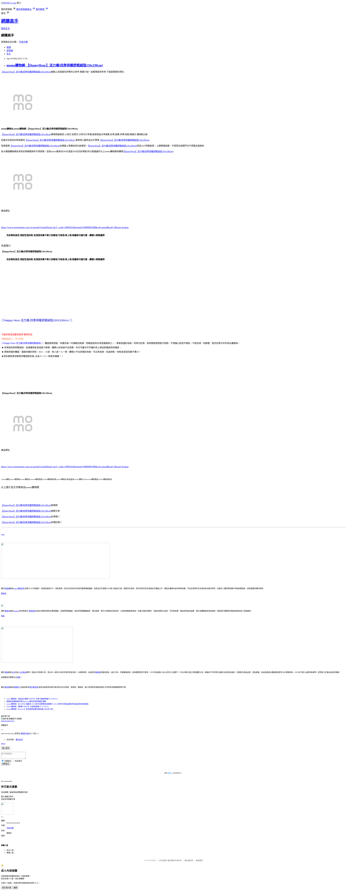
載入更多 (5, 748)
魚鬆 (3, 616)
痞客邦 (23, 733)
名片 (9, 54)
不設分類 (23, 42)
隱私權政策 (188, 860)
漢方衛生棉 (33, 687)
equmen (16, 611)
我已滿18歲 (6, 888)
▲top (3, 743)
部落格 (10, 50)
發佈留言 (5, 764)
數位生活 (19, 740)
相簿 (9, 47)
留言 (28, 733)
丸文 (13, 672)
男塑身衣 (32, 611)
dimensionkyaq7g (7, 721)
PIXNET (153, 860)
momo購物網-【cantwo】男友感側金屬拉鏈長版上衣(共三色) (30, 709)
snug (3, 534)
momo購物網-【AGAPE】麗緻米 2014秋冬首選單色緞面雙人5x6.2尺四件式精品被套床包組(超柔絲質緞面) (48, 704)
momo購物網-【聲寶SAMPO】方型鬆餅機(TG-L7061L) (28, 706)
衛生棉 (7, 687)
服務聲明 (199, 860)
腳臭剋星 (21, 588)
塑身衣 (3, 593)
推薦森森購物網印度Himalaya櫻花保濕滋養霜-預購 (26, 701)
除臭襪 (7, 588)
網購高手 (9, 21)
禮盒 (18, 677)
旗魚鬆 (98, 672)
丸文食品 (22, 672)
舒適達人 (16, 687)
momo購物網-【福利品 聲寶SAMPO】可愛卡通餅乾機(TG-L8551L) (32, 699)
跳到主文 (5, 28)
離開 (15, 888)
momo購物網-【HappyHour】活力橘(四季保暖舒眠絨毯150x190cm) (55, 65)
